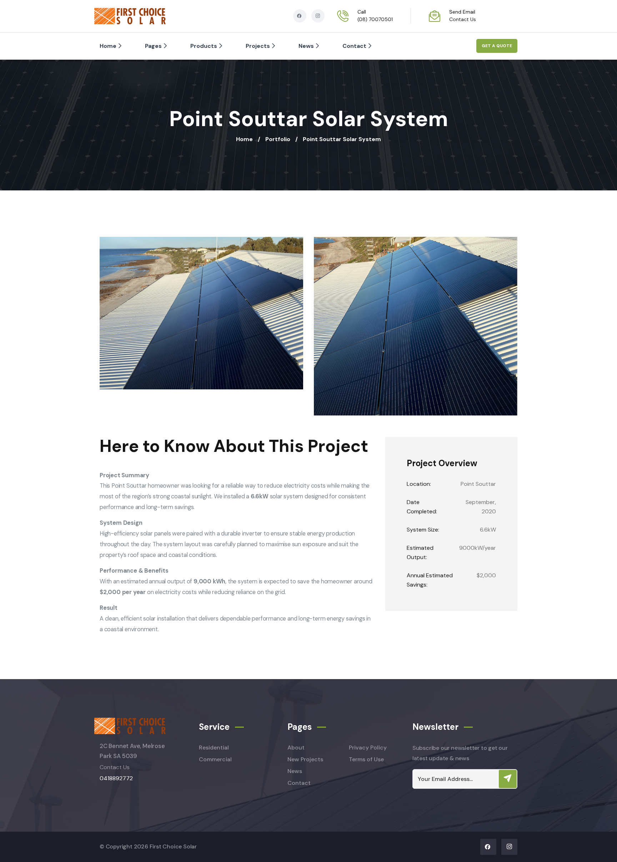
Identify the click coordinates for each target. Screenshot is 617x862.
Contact (354, 46)
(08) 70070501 (375, 19)
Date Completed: (422, 506)
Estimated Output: (420, 552)
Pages (153, 46)
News (306, 46)
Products (203, 46)
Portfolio (277, 139)
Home (108, 46)
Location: (419, 484)
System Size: (423, 529)
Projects (258, 46)
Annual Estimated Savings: (430, 580)
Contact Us (462, 19)
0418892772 (116, 778)
